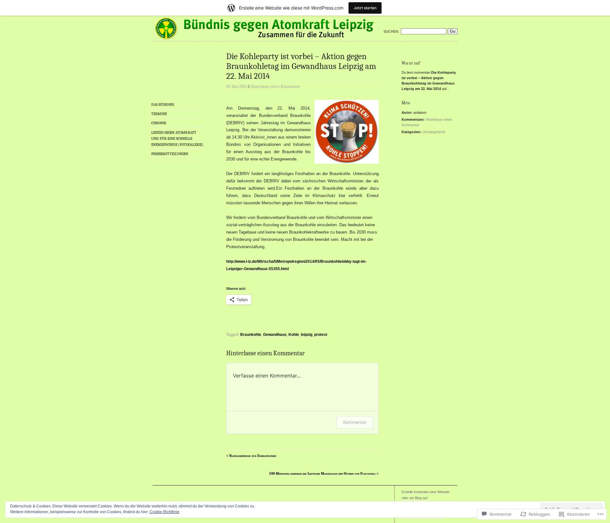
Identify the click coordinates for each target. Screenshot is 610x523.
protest (320, 334)
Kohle (293, 334)
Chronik (158, 123)
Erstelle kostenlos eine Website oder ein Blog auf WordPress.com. (426, 498)
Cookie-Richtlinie (165, 512)
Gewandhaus (275, 334)
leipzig (306, 334)
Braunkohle (250, 334)
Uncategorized (433, 132)
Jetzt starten (365, 7)
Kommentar (355, 422)
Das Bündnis (162, 104)
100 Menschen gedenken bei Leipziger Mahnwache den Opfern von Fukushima (322, 473)
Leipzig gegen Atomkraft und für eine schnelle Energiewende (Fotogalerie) (177, 138)
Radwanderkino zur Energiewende (252, 455)
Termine (159, 114)
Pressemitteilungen (169, 154)
